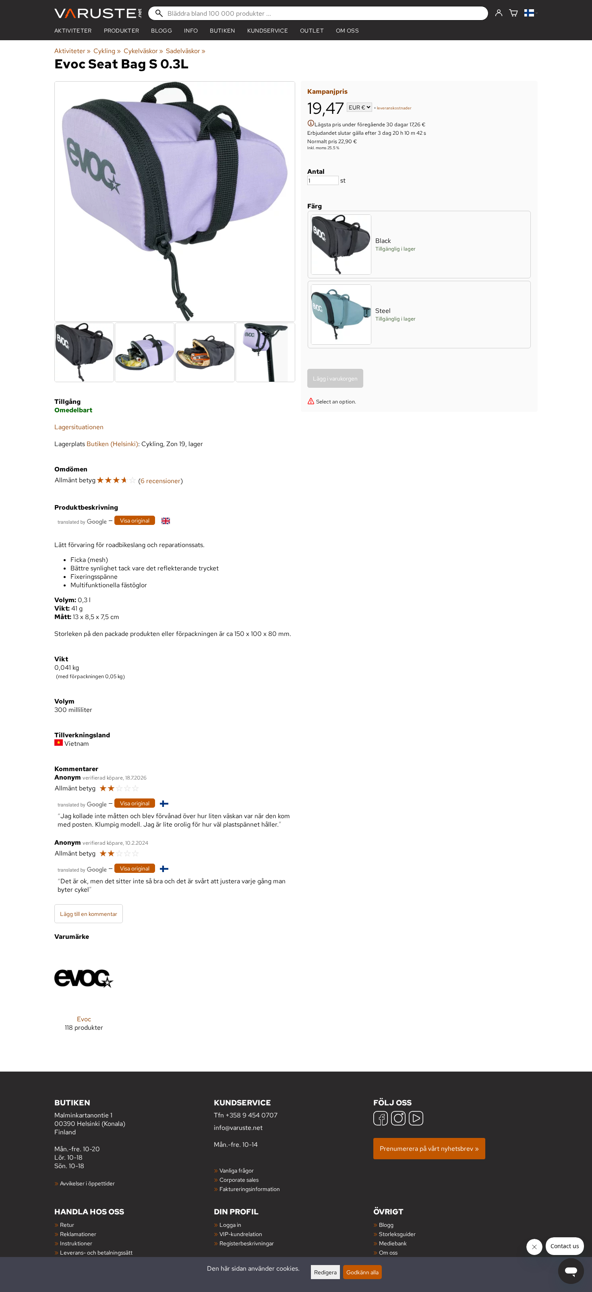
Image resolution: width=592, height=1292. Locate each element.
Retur (67, 1224)
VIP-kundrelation (240, 1234)
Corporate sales (239, 1179)
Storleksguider (397, 1234)
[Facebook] (380, 1119)
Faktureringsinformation (249, 1189)
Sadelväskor (185, 51)
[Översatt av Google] (82, 521)
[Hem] (97, 13)
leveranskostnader (394, 108)
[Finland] (531, 13)
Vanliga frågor (236, 1170)
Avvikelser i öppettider (87, 1183)
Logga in (230, 1224)
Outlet (312, 30)
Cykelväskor (143, 51)
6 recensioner (160, 481)
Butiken (222, 30)
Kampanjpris (327, 91)
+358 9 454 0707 (251, 1115)
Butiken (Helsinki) (112, 444)
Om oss (347, 30)
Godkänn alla (362, 1272)
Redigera (325, 1272)
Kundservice (267, 30)
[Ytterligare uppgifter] (311, 124)
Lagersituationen (78, 427)
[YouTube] (416, 1119)
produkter (121, 30)
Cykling (106, 51)
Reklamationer (78, 1234)
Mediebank (393, 1243)
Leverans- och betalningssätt (96, 1252)
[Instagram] (398, 1119)
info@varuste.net (238, 1127)
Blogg (386, 1224)
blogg (161, 30)
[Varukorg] (513, 13)
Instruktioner (76, 1243)
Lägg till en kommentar (88, 914)
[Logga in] (499, 13)
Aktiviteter (73, 30)
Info (191, 30)
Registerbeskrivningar (246, 1243)
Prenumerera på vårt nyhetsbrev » (429, 1148)
